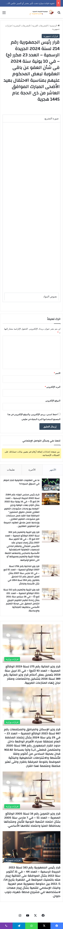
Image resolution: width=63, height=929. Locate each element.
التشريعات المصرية (21, 25)
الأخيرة (32, 469)
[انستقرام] (20, 915)
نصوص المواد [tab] (50, 296)
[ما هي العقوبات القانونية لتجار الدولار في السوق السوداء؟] (51, 484)
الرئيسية (54, 25)
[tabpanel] (31, 212)
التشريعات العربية (40, 25)
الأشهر (52, 469)
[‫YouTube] (28, 915)
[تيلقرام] (19, 926)
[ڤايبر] (6, 926)
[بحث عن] (59, 13)
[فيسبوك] (43, 915)
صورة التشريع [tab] (52, 118)
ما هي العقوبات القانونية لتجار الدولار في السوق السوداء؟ (21, 482)
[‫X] (35, 915)
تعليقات (11, 469)
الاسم (57, 373)
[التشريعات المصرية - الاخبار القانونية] (42, 12)
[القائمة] (4, 13)
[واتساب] (31, 926)
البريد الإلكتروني (52, 387)
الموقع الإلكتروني (52, 400)
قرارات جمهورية (50, 36)
